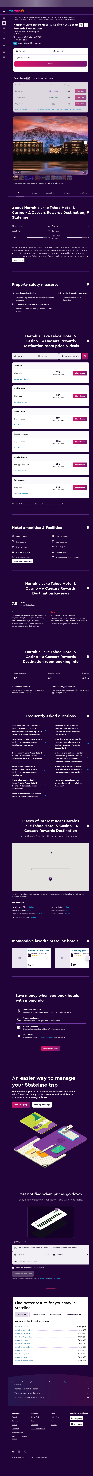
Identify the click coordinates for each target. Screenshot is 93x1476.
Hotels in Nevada (69, 17)
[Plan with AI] (4, 38)
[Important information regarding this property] (87, 656)
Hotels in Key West (22, 1344)
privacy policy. (55, 1278)
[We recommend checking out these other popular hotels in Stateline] (87, 941)
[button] (4, 10)
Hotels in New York (22, 1330)
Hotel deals (17, 17)
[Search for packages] (4, 33)
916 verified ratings (32, 43)
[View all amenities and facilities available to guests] (87, 527)
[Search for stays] (4, 23)
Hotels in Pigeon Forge (24, 1361)
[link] (50, 1048)
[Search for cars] (4, 28)
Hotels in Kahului (21, 1327)
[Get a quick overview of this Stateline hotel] (87, 212)
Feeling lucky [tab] (55, 1314)
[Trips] (4, 45)
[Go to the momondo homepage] (16, 10)
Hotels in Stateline (19, 19)
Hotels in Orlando (22, 1340)
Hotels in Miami (21, 1357)
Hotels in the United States (52, 17)
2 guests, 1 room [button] (23, 58)
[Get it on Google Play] (76, 1418)
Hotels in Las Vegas (22, 1333)
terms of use (43, 1278)
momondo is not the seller (26, 1389)
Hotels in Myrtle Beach (24, 1354)
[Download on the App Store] (76, 1424)
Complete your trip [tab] (73, 1314)
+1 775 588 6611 (20, 40)
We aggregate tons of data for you (29, 1393)
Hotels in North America (32, 17)
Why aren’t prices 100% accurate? (29, 1398)
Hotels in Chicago (22, 1350)
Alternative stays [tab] (38, 1314)
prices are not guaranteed (64, 1382)
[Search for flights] (4, 18)
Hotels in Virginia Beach (24, 1337)
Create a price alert (46, 1037)
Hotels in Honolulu (22, 1347)
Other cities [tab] (21, 1314)
